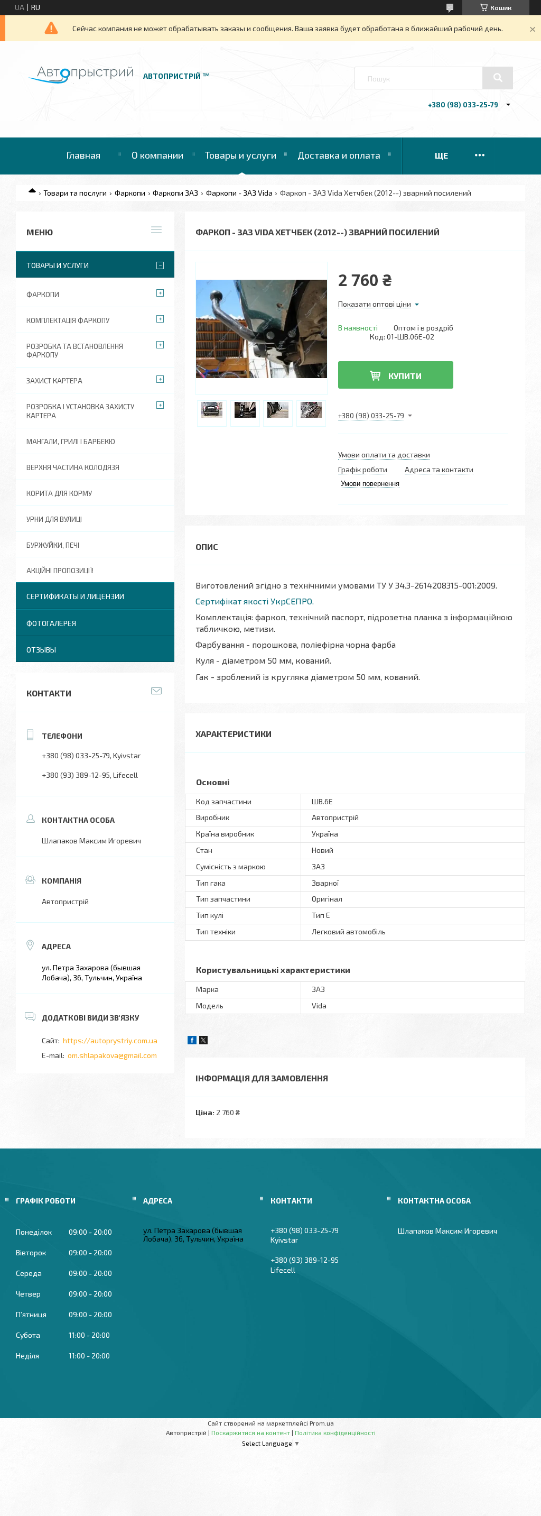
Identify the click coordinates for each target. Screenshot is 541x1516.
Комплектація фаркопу (67, 320)
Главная (83, 155)
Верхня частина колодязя (72, 467)
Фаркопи (130, 192)
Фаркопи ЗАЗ (175, 192)
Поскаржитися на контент (250, 1432)
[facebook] (192, 1041)
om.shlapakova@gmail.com (112, 1055)
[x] (203, 1041)
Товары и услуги (240, 155)
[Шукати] (497, 78)
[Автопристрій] (81, 80)
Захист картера (54, 380)
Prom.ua (322, 1423)
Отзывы (41, 649)
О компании (157, 155)
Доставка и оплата (338, 155)
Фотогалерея (51, 623)
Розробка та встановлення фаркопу (74, 351)
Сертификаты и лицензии (75, 596)
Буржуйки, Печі (52, 545)
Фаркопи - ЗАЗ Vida (239, 192)
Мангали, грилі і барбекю (70, 441)
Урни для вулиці (54, 519)
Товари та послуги (75, 192)
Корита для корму (59, 493)
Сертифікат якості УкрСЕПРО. (254, 601)
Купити (405, 376)
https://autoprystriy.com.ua (110, 1040)
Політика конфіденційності (335, 1432)
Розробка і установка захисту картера (80, 411)
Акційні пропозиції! (60, 570)
